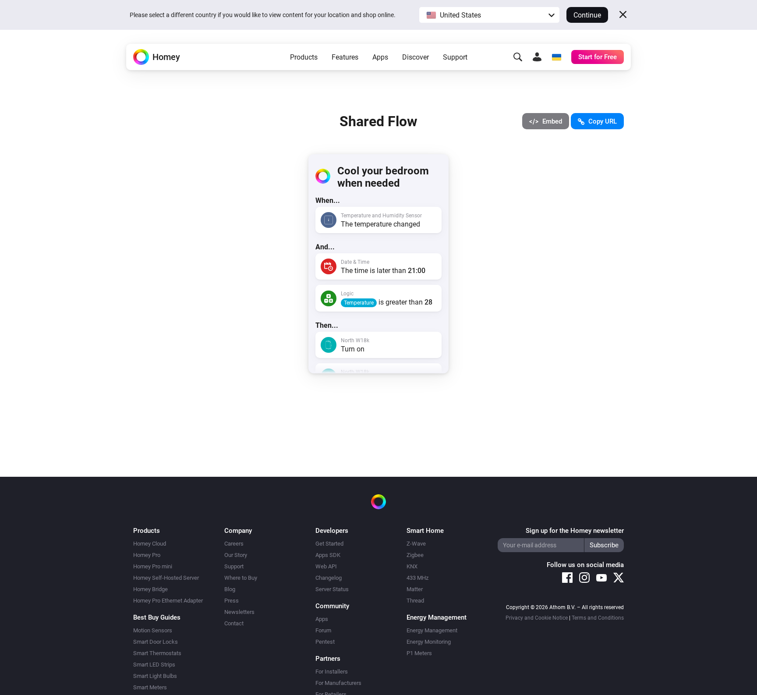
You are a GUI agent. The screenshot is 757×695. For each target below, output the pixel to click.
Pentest (325, 641)
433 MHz (417, 577)
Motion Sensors (152, 630)
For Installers (331, 671)
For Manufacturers (338, 683)
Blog (229, 589)
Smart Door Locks (155, 641)
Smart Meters (150, 687)
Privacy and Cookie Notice (537, 618)
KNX (412, 566)
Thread (415, 600)
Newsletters (239, 612)
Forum (323, 630)
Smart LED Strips (154, 664)
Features (345, 57)
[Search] (518, 57)
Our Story (235, 555)
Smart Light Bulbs (155, 676)
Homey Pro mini (152, 566)
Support (455, 57)
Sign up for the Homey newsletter (575, 531)
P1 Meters (419, 653)
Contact (234, 623)
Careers (234, 543)
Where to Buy (240, 577)
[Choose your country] (556, 57)
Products (304, 57)
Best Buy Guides (156, 617)
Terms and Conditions (598, 618)
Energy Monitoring (429, 641)
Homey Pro (146, 555)
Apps (380, 57)
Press (231, 600)
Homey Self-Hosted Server (166, 577)
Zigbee (415, 555)
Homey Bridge (150, 589)
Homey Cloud (149, 543)
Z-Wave (416, 543)
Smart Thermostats (157, 653)
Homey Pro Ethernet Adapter (168, 600)
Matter (415, 589)
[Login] (537, 57)
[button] (489, 15)
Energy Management (432, 630)
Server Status (332, 589)
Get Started (329, 543)
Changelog (328, 577)
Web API (326, 566)
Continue (587, 15)
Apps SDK (327, 555)
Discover (415, 57)
